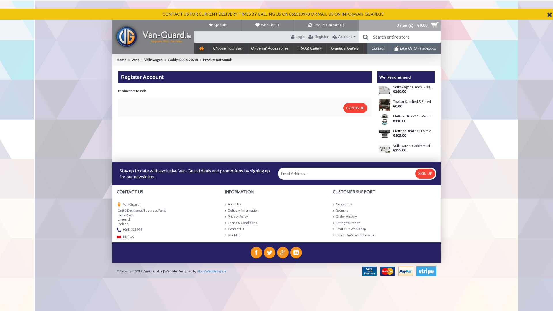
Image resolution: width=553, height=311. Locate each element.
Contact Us (236, 229)
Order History (346, 216)
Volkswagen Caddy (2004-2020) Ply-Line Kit (413, 87)
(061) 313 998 (132, 230)
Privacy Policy (238, 216)
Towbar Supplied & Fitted (412, 102)
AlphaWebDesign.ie (211, 271)
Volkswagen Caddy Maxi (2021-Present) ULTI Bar (413, 146)
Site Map (234, 235)
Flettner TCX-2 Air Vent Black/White (413, 116)
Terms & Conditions (242, 222)
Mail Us (128, 237)
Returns (342, 210)
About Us (234, 204)
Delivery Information (243, 210)
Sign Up (425, 174)
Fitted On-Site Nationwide (355, 235)
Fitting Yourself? (348, 222)
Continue (355, 108)
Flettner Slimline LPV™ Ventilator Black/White (413, 131)
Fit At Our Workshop (351, 229)
